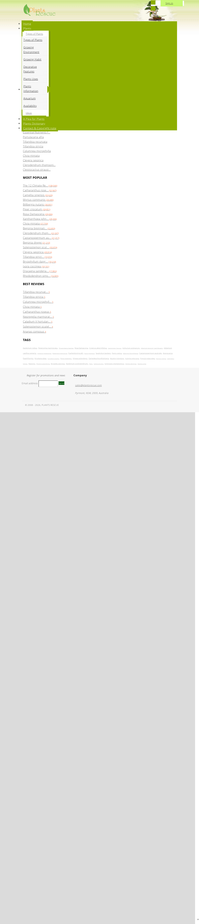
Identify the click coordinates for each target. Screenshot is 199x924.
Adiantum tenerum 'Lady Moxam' (152, 348)
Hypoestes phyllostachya (44, 353)
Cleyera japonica (130, 364)
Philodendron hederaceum (59, 353)
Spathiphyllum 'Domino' (114, 348)
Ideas (29, 113)
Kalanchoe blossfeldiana (130, 353)
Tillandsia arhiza (141, 364)
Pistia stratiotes (65, 359)
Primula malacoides (147, 358)
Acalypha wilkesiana (132, 359)
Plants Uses (30, 79)
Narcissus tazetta (161, 358)
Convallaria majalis (53, 359)
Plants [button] (27, 28)
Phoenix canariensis (43, 364)
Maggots (32, 364)
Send (61, 383)
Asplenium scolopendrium (77, 363)
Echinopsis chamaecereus (114, 364)
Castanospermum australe (150, 353)
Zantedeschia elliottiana (99, 358)
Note (90, 364)
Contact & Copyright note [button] (39, 128)
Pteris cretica (117, 353)
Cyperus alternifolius (98, 348)
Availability (30, 106)
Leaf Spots (170, 359)
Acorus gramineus (89, 353)
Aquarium (29, 98)
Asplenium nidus (30, 348)
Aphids (25, 364)
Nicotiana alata (40, 358)
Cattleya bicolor (98, 364)
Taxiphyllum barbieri (103, 353)
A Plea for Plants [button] (34, 119)
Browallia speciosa (57, 364)
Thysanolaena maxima (66, 348)
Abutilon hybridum (117, 358)
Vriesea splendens (80, 358)
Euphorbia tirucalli (75, 353)
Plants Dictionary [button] (34, 123)
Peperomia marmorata (47, 348)
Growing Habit (32, 59)
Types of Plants (34, 33)
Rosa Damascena (81, 348)
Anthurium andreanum (131, 348)
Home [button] (27, 24)
